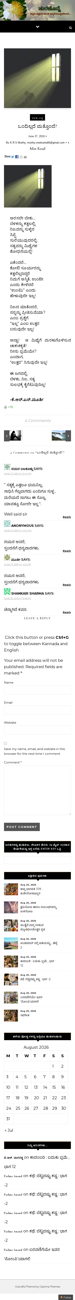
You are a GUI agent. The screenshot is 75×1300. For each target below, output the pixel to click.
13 (36, 1087)
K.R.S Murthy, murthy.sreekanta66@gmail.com (37, 142)
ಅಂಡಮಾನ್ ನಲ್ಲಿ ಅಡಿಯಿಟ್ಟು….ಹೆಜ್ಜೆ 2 (38, 945)
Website (10, 722)
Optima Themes (49, 1286)
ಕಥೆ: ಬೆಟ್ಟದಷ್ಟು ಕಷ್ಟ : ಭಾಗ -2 (35, 979)
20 (36, 1097)
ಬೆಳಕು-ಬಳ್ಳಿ (37, 118)
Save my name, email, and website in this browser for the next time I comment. (34, 751)
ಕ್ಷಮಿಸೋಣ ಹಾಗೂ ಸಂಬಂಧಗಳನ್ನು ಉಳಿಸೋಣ (38, 909)
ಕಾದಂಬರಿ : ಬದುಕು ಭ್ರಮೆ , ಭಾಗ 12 (37, 963)
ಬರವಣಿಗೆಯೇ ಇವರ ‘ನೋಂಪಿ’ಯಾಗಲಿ (31, 999)
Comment (13, 762)
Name (8, 682)
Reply (67, 516)
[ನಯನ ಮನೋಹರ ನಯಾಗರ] (62, 435)
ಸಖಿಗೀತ (24, 1015)
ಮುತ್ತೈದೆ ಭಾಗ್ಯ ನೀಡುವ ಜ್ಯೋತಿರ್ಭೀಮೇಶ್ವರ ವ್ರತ (32, 927)
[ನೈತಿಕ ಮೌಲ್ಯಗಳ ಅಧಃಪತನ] (13, 435)
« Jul (9, 1130)
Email (8, 702)
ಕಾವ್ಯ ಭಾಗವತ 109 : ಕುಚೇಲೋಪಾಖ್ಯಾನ (31, 891)
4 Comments (37, 420)
